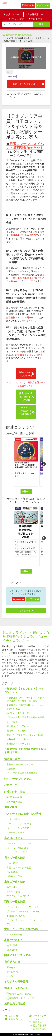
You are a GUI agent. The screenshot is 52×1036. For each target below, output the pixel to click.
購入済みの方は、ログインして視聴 (26, 396)
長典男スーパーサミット (19, 743)
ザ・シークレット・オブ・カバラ (23, 907)
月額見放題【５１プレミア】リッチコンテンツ (25, 690)
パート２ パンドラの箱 (19, 823)
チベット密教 (13, 891)
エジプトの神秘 (14, 934)
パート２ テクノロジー (19, 843)
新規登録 (26, 5)
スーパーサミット (15, 832)
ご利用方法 (36, 19)
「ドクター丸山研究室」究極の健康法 (25, 717)
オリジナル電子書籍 (16, 981)
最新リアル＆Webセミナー (20, 764)
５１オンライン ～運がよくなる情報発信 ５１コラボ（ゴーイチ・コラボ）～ (26, 636)
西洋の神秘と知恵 (14, 901)
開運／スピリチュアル (17, 955)
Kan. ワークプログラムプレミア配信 (25, 735)
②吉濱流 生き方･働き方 (19, 993)
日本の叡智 (27, 35)
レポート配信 (13, 819)
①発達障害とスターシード (20, 998)
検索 (41, 24)
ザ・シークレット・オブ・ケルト (23, 911)
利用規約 (37, 1022)
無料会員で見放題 (14, 1003)
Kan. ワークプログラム (18, 778)
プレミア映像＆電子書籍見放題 (22, 773)
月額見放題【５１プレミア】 (25, 474)
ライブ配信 (12, 721)
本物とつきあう (13, 939)
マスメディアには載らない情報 (22, 813)
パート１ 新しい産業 (18, 847)
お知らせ (13, 1015)
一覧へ (25, 491)
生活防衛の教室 (14, 797)
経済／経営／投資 (14, 791)
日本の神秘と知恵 (14, 35)
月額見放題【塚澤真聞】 (25, 548)
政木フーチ (10, 785)
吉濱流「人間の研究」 (17, 988)
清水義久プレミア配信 (18, 726)
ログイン (41, 5)
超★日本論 (12, 872)
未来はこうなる (13, 837)
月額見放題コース (36, 14)
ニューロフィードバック (19, 852)
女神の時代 (12, 971)
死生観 (10, 976)
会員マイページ (13, 14)
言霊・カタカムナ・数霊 (19, 867)
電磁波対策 (12, 949)
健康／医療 (10, 807)
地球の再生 (12, 945)
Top (4, 35)
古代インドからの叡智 (18, 896)
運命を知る (12, 967)
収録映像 (11, 768)
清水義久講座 (12, 758)
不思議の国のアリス (16, 915)
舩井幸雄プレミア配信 (18, 739)
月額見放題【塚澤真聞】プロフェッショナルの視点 (25, 553)
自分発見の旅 (12, 961)
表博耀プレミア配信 (16, 730)
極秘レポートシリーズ (18, 713)
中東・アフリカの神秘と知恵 (21, 928)
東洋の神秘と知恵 (14, 881)
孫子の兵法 (12, 887)
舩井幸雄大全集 (14, 801)
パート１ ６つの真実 (18, 828)
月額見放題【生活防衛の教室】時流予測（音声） (25, 751)
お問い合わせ (15, 1018)
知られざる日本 (14, 876)
